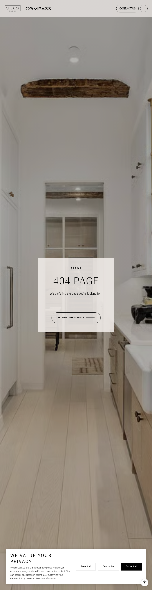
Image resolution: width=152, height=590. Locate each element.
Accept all (131, 566)
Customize (108, 566)
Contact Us (127, 8)
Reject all (86, 566)
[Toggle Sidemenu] (144, 8)
